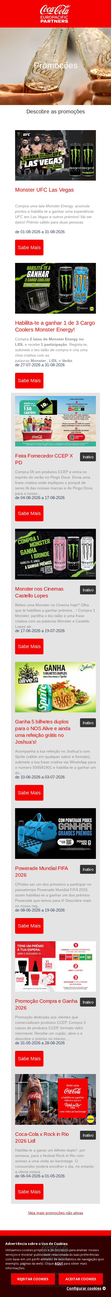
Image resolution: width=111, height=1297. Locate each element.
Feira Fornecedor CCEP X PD (44, 459)
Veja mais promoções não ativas (55, 1213)
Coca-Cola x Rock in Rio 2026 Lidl (42, 1137)
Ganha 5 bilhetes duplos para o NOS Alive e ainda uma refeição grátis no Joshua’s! (42, 732)
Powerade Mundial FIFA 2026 (41, 871)
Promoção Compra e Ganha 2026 (46, 1004)
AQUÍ (59, 1263)
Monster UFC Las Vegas (44, 190)
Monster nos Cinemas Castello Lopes (39, 592)
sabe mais (29, 247)
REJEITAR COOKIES (32, 1278)
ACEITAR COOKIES (80, 1278)
